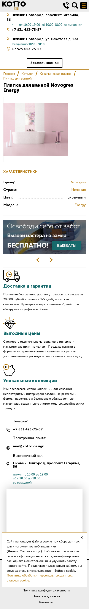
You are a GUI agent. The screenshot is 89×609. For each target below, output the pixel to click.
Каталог (27, 73)
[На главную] (29, 5)
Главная (9, 73)
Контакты (46, 602)
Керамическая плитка (56, 73)
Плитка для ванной (17, 78)
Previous (38, 259)
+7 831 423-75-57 (26, 30)
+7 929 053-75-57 (26, 49)
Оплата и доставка (46, 596)
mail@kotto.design (28, 446)
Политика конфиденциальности (46, 590)
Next (51, 259)
